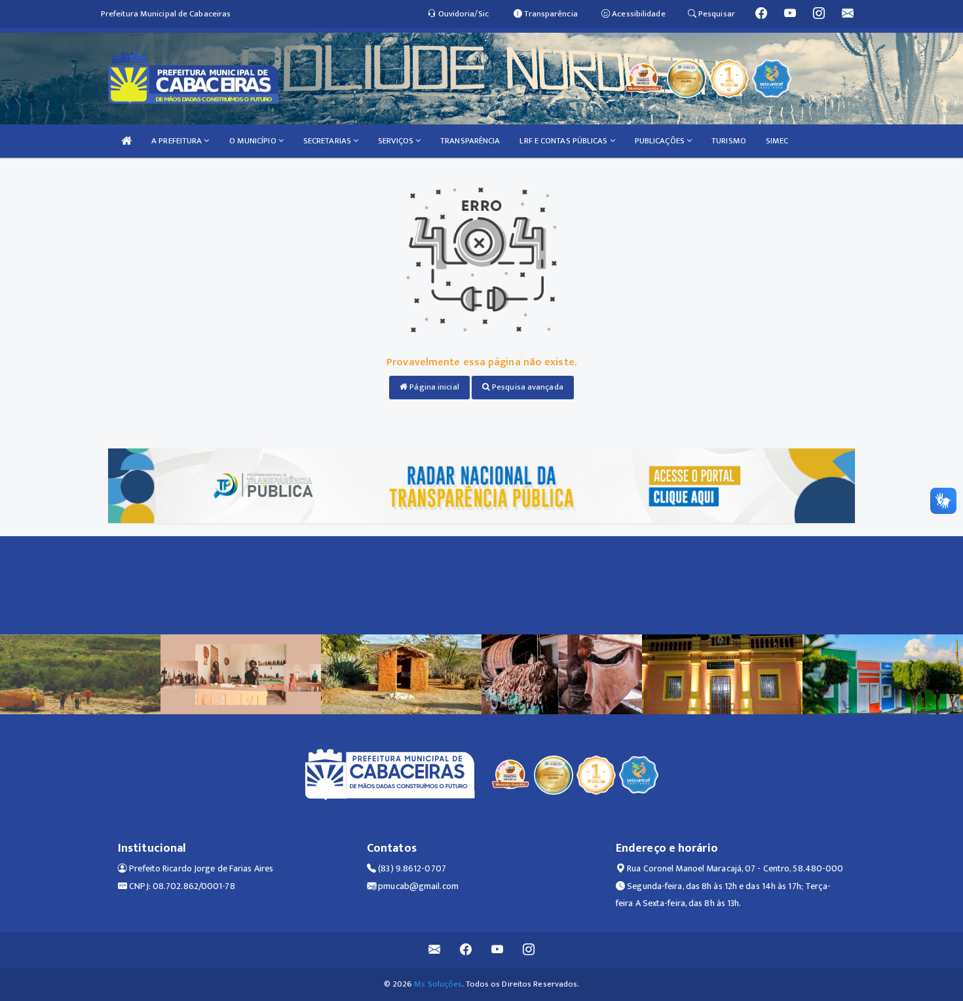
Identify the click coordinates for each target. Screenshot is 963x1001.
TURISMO (728, 141)
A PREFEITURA (177, 141)
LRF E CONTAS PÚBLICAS (564, 141)
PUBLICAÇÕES (661, 141)
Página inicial (433, 387)
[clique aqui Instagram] (529, 950)
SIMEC (777, 141)
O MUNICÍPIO (253, 141)
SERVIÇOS (396, 141)
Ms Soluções (438, 984)
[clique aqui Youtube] (497, 950)
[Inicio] (126, 141)
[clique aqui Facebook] (466, 950)
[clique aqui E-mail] (434, 950)
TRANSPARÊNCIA (470, 141)
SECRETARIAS (328, 141)
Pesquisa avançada (526, 387)
